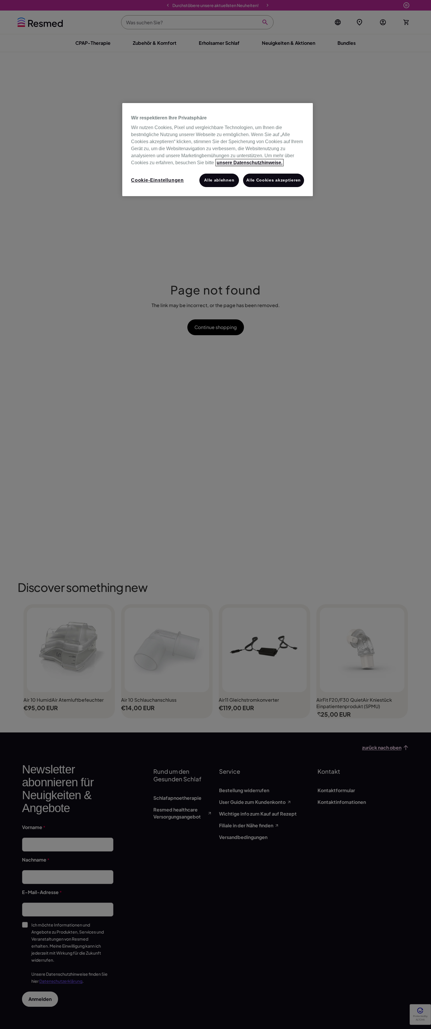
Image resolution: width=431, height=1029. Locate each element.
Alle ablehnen (219, 180)
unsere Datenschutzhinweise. (249, 162)
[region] (217, 149)
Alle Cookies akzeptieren (273, 180)
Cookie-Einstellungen (157, 180)
